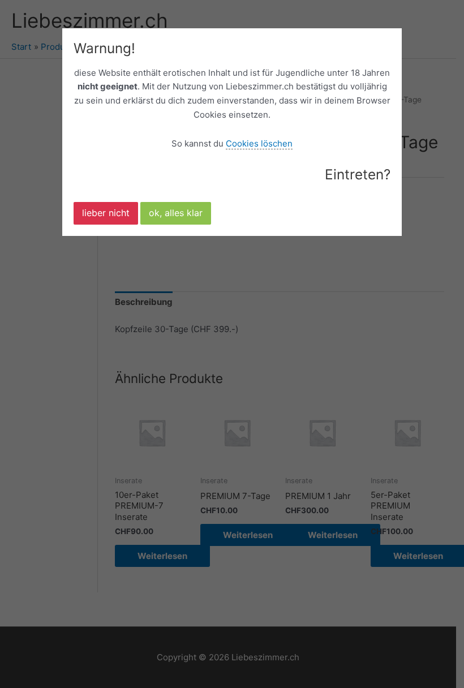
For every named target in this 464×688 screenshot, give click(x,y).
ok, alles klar (176, 212)
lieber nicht (106, 212)
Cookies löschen (259, 143)
